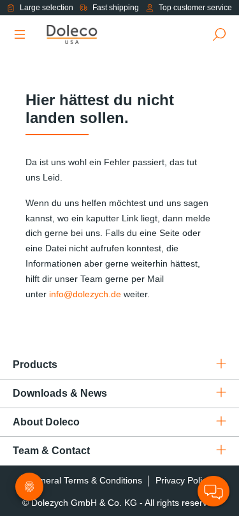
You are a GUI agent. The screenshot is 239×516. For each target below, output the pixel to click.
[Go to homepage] (86, 34)
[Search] (219, 34)
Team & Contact (51, 450)
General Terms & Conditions (85, 480)
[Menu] (20, 34)
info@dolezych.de (85, 294)
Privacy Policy (183, 480)
